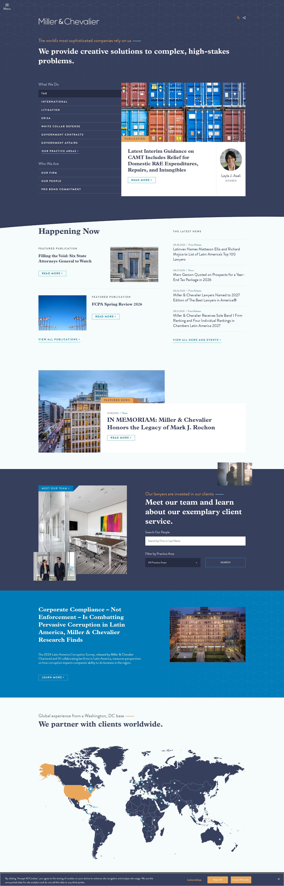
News (191, 270)
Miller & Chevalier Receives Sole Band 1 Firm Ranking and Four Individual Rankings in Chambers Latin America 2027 (207, 320)
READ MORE (140, 180)
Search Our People (157, 532)
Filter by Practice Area (159, 553)
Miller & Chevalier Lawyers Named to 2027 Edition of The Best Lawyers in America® (206, 297)
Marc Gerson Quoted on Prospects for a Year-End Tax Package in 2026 (209, 277)
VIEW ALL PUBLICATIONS (58, 339)
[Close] (278, 879)
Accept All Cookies (241, 879)
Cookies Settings (194, 879)
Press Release (195, 245)
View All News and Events (196, 340)
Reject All (217, 879)
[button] (7, 6)
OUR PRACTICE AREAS (59, 151)
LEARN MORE (52, 677)
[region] (142, 879)
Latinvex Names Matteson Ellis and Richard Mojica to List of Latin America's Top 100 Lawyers (206, 254)
